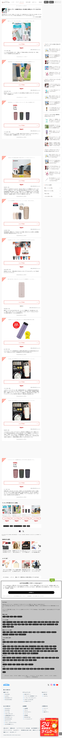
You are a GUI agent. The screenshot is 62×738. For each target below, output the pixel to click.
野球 (44, 624)
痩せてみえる (46, 646)
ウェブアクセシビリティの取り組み (23, 728)
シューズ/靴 (30, 632)
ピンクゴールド (30, 664)
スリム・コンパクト (38, 648)
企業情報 (24, 706)
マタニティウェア (11, 634)
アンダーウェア (25, 632)
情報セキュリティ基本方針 (38, 730)
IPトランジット (8, 720)
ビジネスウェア (19, 632)
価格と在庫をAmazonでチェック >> (35, 307)
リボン (54, 657)
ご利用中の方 (45, 706)
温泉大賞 (45, 694)
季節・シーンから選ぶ (48, 188)
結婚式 (8, 626)
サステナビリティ (27, 712)
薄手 (54, 648)
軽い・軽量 (32, 648)
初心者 (16, 668)
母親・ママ (23, 668)
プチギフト (19, 668)
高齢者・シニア (47, 668)
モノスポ (37, 675)
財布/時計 (38, 632)
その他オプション (27, 701)
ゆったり (24, 648)
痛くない (50, 646)
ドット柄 (42, 657)
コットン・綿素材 (19, 657)
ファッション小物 (43, 632)
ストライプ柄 (39, 657)
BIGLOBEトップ (13, 732)
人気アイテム (34, 2)
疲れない (19, 646)
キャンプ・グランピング (50, 624)
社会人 (39, 668)
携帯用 (43, 648)
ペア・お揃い (24, 653)
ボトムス (11, 632)
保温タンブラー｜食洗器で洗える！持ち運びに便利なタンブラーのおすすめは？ (27, 577)
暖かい (23, 646)
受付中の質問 (28, 2)
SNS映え (28, 653)
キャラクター (52, 668)
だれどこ (11, 675)
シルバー (22, 664)
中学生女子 (11, 668)
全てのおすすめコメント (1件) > (21, 196)
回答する (51, 2)
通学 (19, 624)
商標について (5, 732)
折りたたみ (47, 648)
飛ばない (15, 646)
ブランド (26, 710)
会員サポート (46, 712)
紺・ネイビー (18, 664)
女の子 (35, 668)
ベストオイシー (32, 675)
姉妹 (31, 668)
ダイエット (4, 626)
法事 (12, 626)
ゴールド (26, 664)
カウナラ (46, 675)
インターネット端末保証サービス (30, 696)
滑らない (8, 646)
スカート (15, 632)
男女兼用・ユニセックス (34, 653)
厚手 (51, 648)
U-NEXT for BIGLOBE (28, 699)
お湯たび (19, 675)
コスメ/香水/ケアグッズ (22, 634)
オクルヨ (15, 675)
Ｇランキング (7, 675)
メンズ (13, 2)
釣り (56, 624)
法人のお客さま (6, 706)
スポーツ (26, 624)
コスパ (20, 653)
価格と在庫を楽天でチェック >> (35, 49)
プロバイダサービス (9, 713)
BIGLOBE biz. (7, 708)
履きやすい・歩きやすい (32, 646)
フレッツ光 (7, 712)
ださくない (54, 646)
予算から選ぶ (46, 193)
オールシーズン (19, 616)
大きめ (13, 648)
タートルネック (8, 657)
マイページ (58, 2)
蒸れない (12, 646)
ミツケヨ (50, 675)
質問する (46, 2)
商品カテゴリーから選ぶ (49, 190)
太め (21, 648)
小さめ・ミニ (17, 648)
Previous (3, 510)
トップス (4, 632)
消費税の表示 (12, 728)
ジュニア (4, 668)
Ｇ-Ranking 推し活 (35, 676)
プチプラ (16, 653)
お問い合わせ (5, 728)
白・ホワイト (5, 664)
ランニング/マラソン (35, 624)
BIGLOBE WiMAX (8, 699)
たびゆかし (55, 675)
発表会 (12, 624)
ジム (30, 624)
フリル (50, 657)
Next (40, 510)
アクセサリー (49, 632)
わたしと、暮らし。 (25, 675)
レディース (21, 2)
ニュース (26, 713)
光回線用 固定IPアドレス (10, 715)
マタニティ (8, 624)
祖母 (27, 668)
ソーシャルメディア (28, 719)
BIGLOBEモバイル (8, 697)
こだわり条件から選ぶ (48, 196)
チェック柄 (34, 657)
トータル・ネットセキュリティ (30, 697)
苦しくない (4, 646)
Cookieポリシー (16, 730)
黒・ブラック (10, 664)
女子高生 (7, 668)
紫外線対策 (4, 648)
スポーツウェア (54, 632)
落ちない (38, 646)
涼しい (27, 646)
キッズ (17, 2)
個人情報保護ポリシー (35, 728)
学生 (42, 668)
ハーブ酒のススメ (28, 676)
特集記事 (40, 2)
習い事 (16, 624)
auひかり (7, 696)
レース (46, 657)
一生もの (9, 653)
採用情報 (26, 715)
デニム (4, 657)
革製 (57, 657)
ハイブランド (5, 653)
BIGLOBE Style (27, 717)
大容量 (28, 648)
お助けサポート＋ (27, 694)
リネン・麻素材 (24, 657)
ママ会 (4, 624)
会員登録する (31, 592)
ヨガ (41, 624)
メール (45, 710)
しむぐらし (46, 696)
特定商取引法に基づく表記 (26, 730)
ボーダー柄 (29, 657)
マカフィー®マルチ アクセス (10, 722)
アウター (7, 632)
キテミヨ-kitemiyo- (6, 577)
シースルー (13, 657)
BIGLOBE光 (7, 694)
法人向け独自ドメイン (9, 724)
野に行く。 (42, 675)
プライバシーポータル (7, 730)
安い (12, 653)
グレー (14, 664)
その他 (17, 634)
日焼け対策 (8, 648)
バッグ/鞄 (34, 632)
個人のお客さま (6, 689)
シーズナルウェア (5, 634)
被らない (42, 646)
